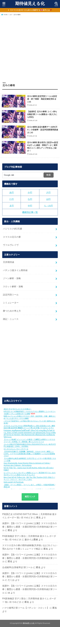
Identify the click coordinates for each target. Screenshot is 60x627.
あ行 (11, 192)
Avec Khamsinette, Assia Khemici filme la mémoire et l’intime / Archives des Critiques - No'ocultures (27, 464)
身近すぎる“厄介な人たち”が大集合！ (18, 409)
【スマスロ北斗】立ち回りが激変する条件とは (30, 10)
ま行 (11, 205)
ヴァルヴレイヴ (11, 245)
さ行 (48, 192)
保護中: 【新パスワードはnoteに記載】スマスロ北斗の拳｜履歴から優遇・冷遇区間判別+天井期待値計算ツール (29, 526)
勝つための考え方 (12, 311)
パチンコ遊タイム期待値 (15, 270)
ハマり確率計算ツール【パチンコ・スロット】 (25, 608)
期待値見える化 (30, 3)
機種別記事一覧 (30, 212)
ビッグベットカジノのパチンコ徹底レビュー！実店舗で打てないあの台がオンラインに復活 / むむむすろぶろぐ (30, 474)
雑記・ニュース (11, 319)
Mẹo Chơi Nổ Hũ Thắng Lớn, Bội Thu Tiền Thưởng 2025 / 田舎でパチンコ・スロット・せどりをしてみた (29, 478)
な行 (30, 199)
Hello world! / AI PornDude (14, 482)
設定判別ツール (11, 294)
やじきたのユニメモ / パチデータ (16, 449)
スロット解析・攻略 (13, 286)
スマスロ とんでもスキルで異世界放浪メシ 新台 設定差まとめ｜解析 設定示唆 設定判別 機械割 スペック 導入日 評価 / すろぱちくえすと (29, 427)
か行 (30, 192)
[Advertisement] (30, 48)
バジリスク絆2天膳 (12, 228)
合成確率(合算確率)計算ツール (17, 567)
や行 (30, 205)
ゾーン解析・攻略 (12, 278)
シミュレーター (11, 302)
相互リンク (30, 496)
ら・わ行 (48, 205)
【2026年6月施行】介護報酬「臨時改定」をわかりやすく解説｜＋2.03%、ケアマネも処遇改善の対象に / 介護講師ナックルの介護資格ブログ (29, 454)
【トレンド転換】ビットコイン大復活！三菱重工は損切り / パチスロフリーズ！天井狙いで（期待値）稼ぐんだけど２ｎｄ (29, 440)
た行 (11, 199)
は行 (48, 199)
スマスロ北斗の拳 (12, 237)
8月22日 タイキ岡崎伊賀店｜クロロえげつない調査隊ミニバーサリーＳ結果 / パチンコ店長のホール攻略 (30, 413)
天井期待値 (8, 262)
